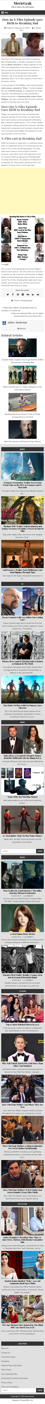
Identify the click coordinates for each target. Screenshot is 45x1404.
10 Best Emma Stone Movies (22, 934)
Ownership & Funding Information (14, 1378)
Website (22, 329)
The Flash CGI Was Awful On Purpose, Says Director (22, 706)
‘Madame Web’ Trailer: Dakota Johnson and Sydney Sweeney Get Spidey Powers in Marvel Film (23, 528)
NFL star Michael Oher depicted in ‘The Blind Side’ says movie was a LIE (22, 1326)
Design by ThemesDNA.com (22, 1400)
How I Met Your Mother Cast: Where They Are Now (22, 1105)
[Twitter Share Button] (8, 295)
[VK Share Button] (38, 295)
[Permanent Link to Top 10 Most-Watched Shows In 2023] (22, 1008)
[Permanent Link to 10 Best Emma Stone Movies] (22, 918)
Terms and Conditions (9, 1387)
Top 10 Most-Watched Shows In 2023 (22, 1024)
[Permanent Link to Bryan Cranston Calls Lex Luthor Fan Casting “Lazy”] (22, 601)
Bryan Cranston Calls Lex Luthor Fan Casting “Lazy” (22, 618)
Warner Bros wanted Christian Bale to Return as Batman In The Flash (22, 662)
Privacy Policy (6, 1383)
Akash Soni (21, 322)
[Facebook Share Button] (13, 295)
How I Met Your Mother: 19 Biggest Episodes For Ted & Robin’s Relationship (22, 1147)
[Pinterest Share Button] (18, 295)
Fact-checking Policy (9, 1374)
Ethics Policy (6, 1370)
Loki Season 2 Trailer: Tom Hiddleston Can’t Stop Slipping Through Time (22, 571)
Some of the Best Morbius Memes (23, 797)
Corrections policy (8, 1357)
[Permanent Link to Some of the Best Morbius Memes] (22, 781)
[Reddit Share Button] (23, 295)
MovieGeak (23, 3)
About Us (4, 1348)
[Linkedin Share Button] (33, 295)
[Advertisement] (22, 191)
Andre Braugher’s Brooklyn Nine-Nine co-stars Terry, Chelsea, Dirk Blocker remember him (22, 1239)
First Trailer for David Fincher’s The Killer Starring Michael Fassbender (22, 891)
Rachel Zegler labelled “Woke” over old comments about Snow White (22, 1282)
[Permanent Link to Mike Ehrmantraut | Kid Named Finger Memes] (22, 429)
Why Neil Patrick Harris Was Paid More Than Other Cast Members (22, 1064)
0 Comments (29, 896)
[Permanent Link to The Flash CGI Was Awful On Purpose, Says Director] (22, 689)
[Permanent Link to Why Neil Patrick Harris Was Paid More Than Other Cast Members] (22, 1047)
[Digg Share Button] (28, 295)
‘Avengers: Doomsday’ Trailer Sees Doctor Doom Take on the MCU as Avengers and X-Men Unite (22, 485)
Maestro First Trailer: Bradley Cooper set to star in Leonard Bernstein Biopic (22, 976)
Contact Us (5, 1353)
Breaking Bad (27, 301)
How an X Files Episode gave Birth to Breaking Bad (22, 21)
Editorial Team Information (11, 1365)
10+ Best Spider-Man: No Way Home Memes (22, 835)
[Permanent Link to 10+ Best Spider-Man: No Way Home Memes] (22, 820)
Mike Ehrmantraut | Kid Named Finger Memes (22, 441)
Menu (6, 12)
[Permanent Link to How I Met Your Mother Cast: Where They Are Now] (22, 1089)
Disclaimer (5, 1361)
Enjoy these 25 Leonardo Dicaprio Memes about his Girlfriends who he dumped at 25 (22, 756)
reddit (6, 264)
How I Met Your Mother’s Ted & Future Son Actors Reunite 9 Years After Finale (22, 1191)
